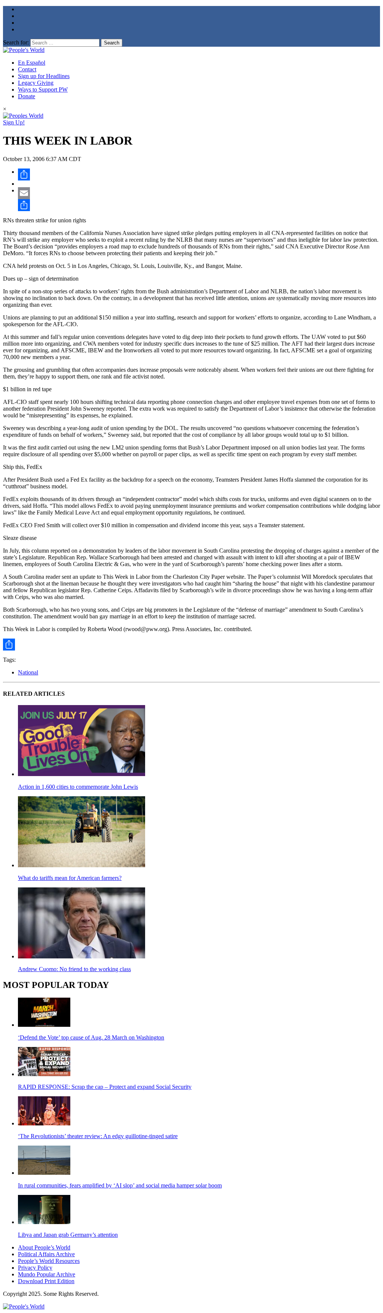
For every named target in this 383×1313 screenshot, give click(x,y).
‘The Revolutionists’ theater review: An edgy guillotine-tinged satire (98, 1136)
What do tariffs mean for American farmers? (70, 878)
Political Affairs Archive (46, 1254)
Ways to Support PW (43, 89)
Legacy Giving (35, 83)
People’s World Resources (49, 1261)
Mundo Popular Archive (46, 1274)
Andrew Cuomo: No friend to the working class (74, 969)
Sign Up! (14, 122)
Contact (27, 69)
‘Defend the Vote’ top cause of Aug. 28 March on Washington (91, 1037)
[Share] (199, 174)
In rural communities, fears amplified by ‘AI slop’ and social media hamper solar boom (120, 1185)
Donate (26, 96)
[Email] (199, 193)
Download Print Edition (46, 1281)
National (28, 672)
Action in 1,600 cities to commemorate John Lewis (78, 787)
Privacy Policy (35, 1267)
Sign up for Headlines (44, 76)
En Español (31, 62)
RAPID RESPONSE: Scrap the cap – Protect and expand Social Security (105, 1087)
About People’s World (44, 1247)
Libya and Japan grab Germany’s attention (68, 1235)
